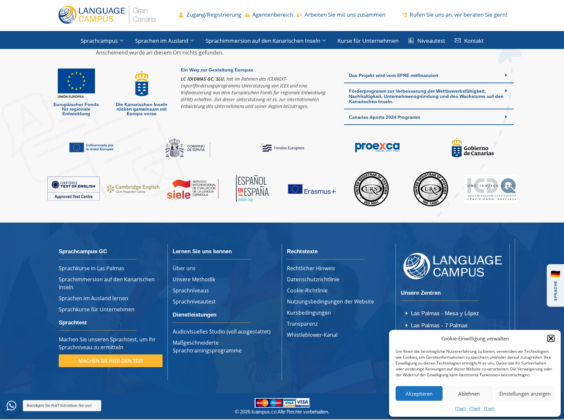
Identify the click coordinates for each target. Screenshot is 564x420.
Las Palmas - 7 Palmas (439, 325)
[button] (551, 338)
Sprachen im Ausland (161, 40)
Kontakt (474, 40)
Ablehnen (469, 393)
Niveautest (431, 40)
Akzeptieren (419, 393)
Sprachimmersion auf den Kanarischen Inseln (263, 40)
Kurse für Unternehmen (368, 40)
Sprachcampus (99, 40)
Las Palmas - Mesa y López (445, 313)
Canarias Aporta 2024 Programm (384, 117)
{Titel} (460, 408)
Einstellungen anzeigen (525, 393)
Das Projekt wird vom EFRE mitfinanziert (393, 75)
